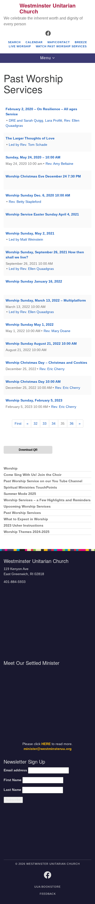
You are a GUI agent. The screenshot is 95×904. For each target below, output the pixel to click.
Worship (11, 468)
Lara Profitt (53, 120)
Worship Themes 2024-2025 (26, 532)
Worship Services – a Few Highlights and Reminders (47, 500)
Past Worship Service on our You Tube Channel (43, 481)
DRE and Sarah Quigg (26, 120)
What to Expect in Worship (26, 519)
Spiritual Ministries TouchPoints (30, 487)
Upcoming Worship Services (27, 506)
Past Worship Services (22, 513)
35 (63, 423)
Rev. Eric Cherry (52, 369)
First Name (12, 780)
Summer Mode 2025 (20, 494)
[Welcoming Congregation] (59, 832)
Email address (15, 770)
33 (45, 423)
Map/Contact (59, 42)
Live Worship (20, 46)
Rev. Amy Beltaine (59, 164)
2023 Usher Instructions (23, 525)
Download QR (28, 450)
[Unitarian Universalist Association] (24, 832)
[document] (47, 303)
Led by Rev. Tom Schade (28, 145)
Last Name (12, 790)
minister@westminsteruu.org (48, 749)
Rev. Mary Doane (57, 331)
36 (72, 423)
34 (54, 423)
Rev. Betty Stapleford (25, 202)
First (18, 423)
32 (36, 423)
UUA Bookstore (47, 886)
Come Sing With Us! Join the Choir (32, 475)
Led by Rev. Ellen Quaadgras (31, 269)
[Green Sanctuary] (81, 832)
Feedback (48, 893)
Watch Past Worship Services (61, 46)
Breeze (81, 42)
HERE (46, 744)
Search (14, 42)
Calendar (34, 42)
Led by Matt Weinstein (26, 239)
